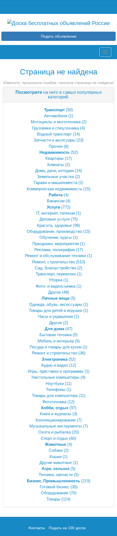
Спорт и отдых (54, 438)
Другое (54, 292)
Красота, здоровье (54, 225)
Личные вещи (55, 298)
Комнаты (55, 164)
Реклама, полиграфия (54, 249)
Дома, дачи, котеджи (54, 170)
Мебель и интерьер (56, 341)
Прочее (56, 146)
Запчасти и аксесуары (54, 140)
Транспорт (54, 109)
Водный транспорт (54, 134)
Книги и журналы (55, 413)
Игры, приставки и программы (56, 371)
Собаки (56, 450)
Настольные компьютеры (55, 377)
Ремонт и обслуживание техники (55, 255)
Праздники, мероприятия (55, 243)
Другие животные (55, 462)
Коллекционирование (56, 420)
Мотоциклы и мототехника (56, 121)
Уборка (55, 280)
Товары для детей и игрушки (55, 310)
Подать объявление (58, 36)
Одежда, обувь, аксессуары (55, 304)
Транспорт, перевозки (56, 274)
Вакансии (55, 200)
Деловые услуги (54, 219)
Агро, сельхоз (55, 468)
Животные (55, 444)
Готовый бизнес (54, 486)
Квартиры (54, 158)
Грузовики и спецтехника (55, 128)
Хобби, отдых (54, 407)
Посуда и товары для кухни (55, 347)
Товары (53, 499)
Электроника (54, 359)
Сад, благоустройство (55, 268)
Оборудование (54, 492)
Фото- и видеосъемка (55, 286)
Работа (56, 194)
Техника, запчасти (56, 474)
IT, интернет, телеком (55, 213)
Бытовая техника (55, 334)
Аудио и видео (54, 365)
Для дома (54, 328)
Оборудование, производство (54, 231)
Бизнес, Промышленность (53, 480)
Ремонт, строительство (53, 262)
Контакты (37, 528)
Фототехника (54, 401)
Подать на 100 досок (67, 528)
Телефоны (55, 389)
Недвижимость (54, 152)
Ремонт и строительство (54, 353)
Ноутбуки (55, 383)
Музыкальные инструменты (55, 426)
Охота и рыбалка (54, 432)
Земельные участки (55, 176)
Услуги (53, 207)
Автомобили (55, 115)
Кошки (55, 456)
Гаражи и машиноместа (55, 182)
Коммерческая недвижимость (54, 188)
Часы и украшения (55, 316)
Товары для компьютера (55, 395)
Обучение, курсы (55, 237)
